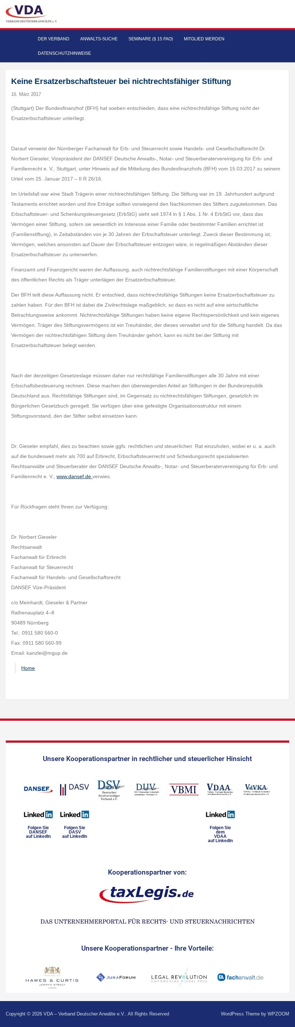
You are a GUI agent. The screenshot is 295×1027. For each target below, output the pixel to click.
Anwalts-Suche (99, 38)
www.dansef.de (73, 476)
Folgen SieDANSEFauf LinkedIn (38, 832)
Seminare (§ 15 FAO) (150, 38)
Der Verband (53, 38)
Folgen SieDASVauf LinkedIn (74, 832)
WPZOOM (278, 1014)
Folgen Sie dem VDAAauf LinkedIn (220, 834)
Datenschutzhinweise (64, 53)
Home (28, 668)
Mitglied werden (204, 38)
